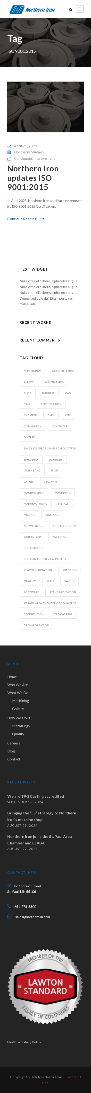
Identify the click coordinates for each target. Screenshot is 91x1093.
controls (59, 426)
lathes (29, 481)
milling (29, 514)
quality (30, 581)
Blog (11, 751)
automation (54, 382)
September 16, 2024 (25, 802)
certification (51, 404)
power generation (38, 570)
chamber (30, 415)
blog (28, 393)
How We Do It (18, 718)
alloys (29, 382)
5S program (32, 370)
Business (48, 393)
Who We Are (17, 685)
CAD (68, 393)
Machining (20, 700)
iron (54, 470)
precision (70, 570)
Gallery (18, 708)
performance (34, 547)
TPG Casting (63, 614)
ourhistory (33, 536)
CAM (27, 404)
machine (50, 481)
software (31, 592)
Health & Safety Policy (24, 1042)
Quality (18, 734)
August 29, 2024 (22, 825)
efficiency (31, 459)
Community (32, 426)
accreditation (63, 370)
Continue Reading (22, 218)
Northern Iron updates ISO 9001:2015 (33, 178)
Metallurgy (21, 726)
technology (33, 614)
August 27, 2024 (22, 849)
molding (52, 514)
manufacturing (36, 503)
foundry (56, 459)
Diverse (29, 437)
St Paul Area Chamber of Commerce (50, 603)
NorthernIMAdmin (29, 152)
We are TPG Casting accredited (35, 796)
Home (12, 677)
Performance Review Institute (46, 559)
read (50, 581)
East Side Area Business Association (50, 448)
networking (33, 525)
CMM (51, 415)
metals (63, 503)
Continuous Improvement (34, 158)
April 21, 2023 (25, 146)
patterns (59, 536)
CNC (68, 415)
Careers (13, 743)
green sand (32, 470)
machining (63, 492)
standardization (63, 592)
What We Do (17, 693)
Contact (13, 759)
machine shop (34, 492)
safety (69, 581)
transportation (36, 625)
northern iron (64, 525)
